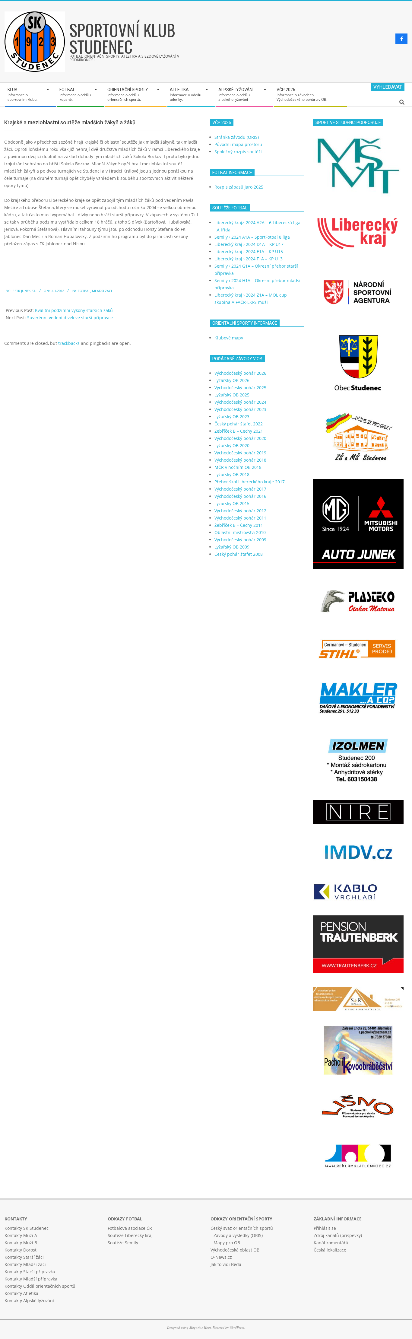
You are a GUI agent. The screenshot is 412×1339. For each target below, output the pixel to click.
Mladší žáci (102, 290)
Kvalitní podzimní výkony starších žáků (74, 310)
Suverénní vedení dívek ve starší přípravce (70, 317)
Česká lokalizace (330, 1250)
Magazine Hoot (200, 1327)
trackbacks (69, 343)
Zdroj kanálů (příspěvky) (338, 1235)
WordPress (237, 1327)
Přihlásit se (325, 1228)
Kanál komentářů (331, 1242)
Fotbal (84, 290)
